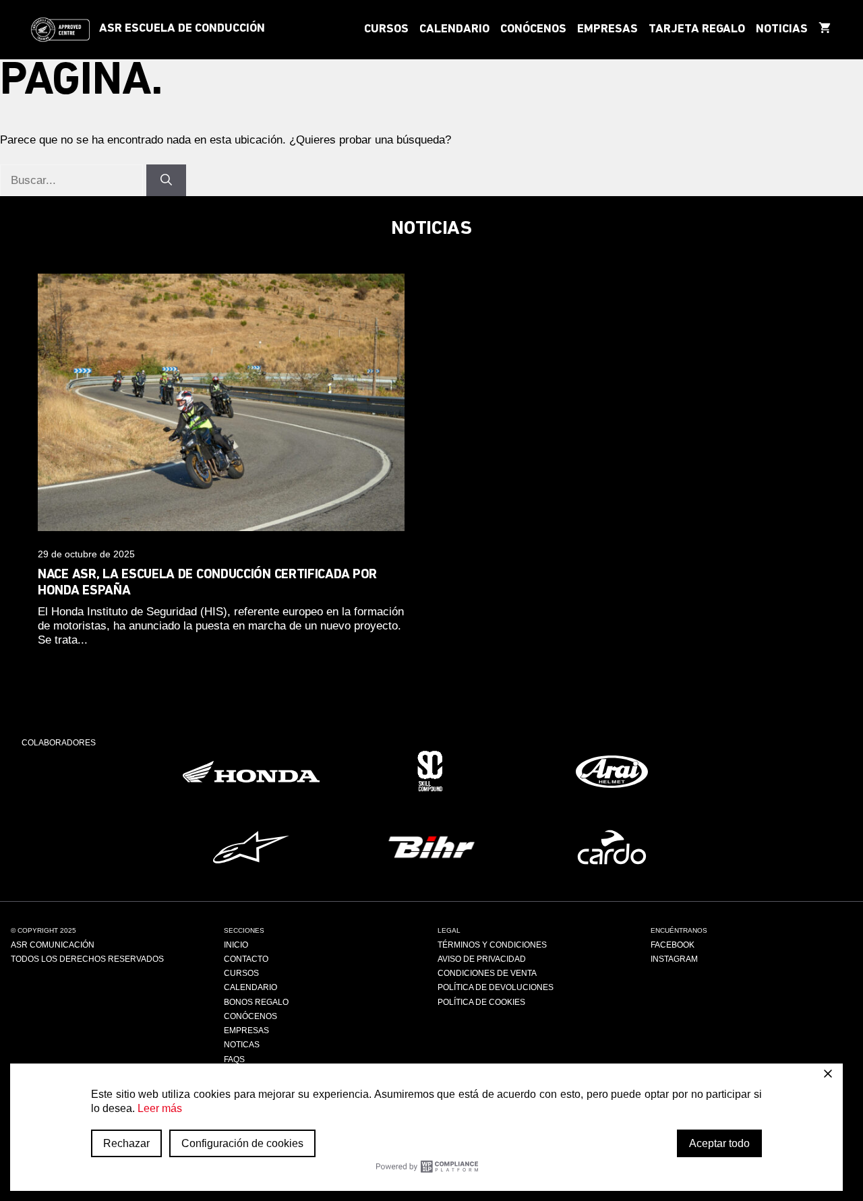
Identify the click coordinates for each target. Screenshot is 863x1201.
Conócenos (533, 30)
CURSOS (241, 973)
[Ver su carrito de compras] (824, 29)
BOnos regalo (256, 1002)
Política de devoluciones (496, 987)
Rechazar (126, 1143)
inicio (236, 945)
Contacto (246, 959)
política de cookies (481, 1002)
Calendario (454, 30)
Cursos (386, 30)
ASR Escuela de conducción (182, 29)
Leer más (160, 1108)
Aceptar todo (719, 1143)
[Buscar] (166, 180)
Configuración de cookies (242, 1143)
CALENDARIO (250, 987)
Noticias (782, 30)
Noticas (242, 1044)
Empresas (607, 30)
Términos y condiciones (492, 945)
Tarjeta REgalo (697, 30)
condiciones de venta (487, 973)
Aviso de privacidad (482, 959)
